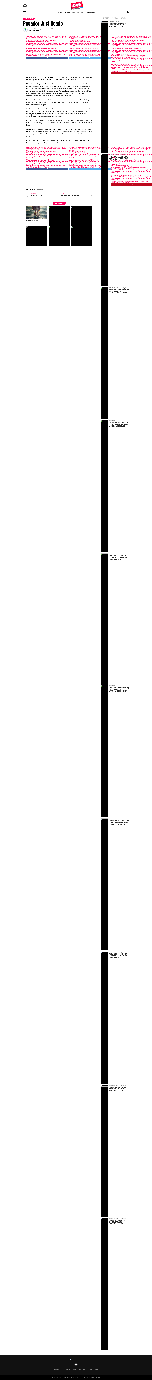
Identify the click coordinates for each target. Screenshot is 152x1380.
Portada (56, 1369)
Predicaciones (94, 1369)
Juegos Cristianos (77, 12)
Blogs (62, 1369)
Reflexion (40, 189)
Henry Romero (34, 30)
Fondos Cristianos (90, 12)
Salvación (67, 12)
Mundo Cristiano (83, 1369)
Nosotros (59, 12)
